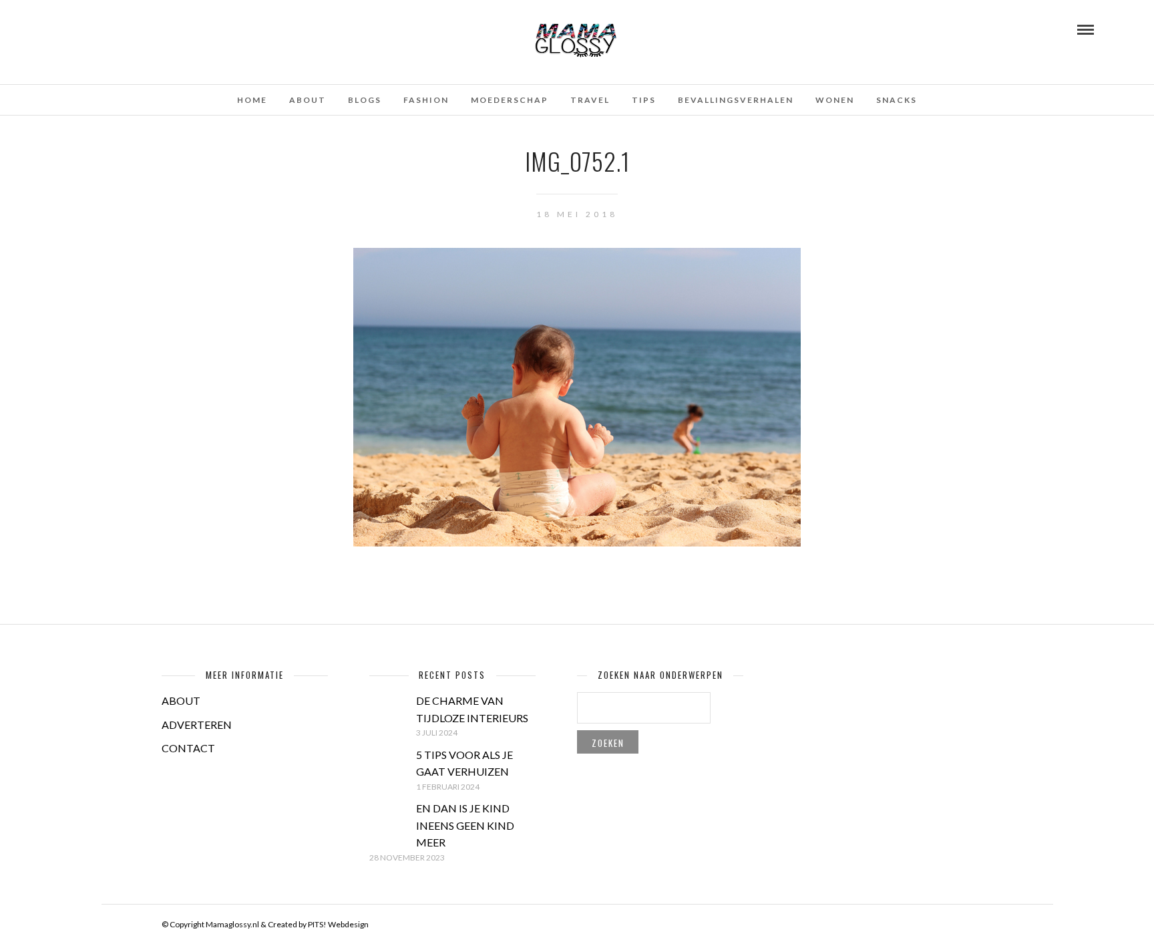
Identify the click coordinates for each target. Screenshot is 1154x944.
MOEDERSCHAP (509, 100)
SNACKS (896, 100)
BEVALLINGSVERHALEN (735, 100)
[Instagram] (119, 29)
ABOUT (181, 700)
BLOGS (364, 100)
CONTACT (188, 748)
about (307, 100)
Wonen (834, 100)
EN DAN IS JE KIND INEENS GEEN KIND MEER (465, 825)
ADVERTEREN (197, 724)
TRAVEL (590, 100)
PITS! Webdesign (338, 924)
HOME (252, 100)
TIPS (644, 100)
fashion (426, 100)
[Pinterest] (101, 29)
